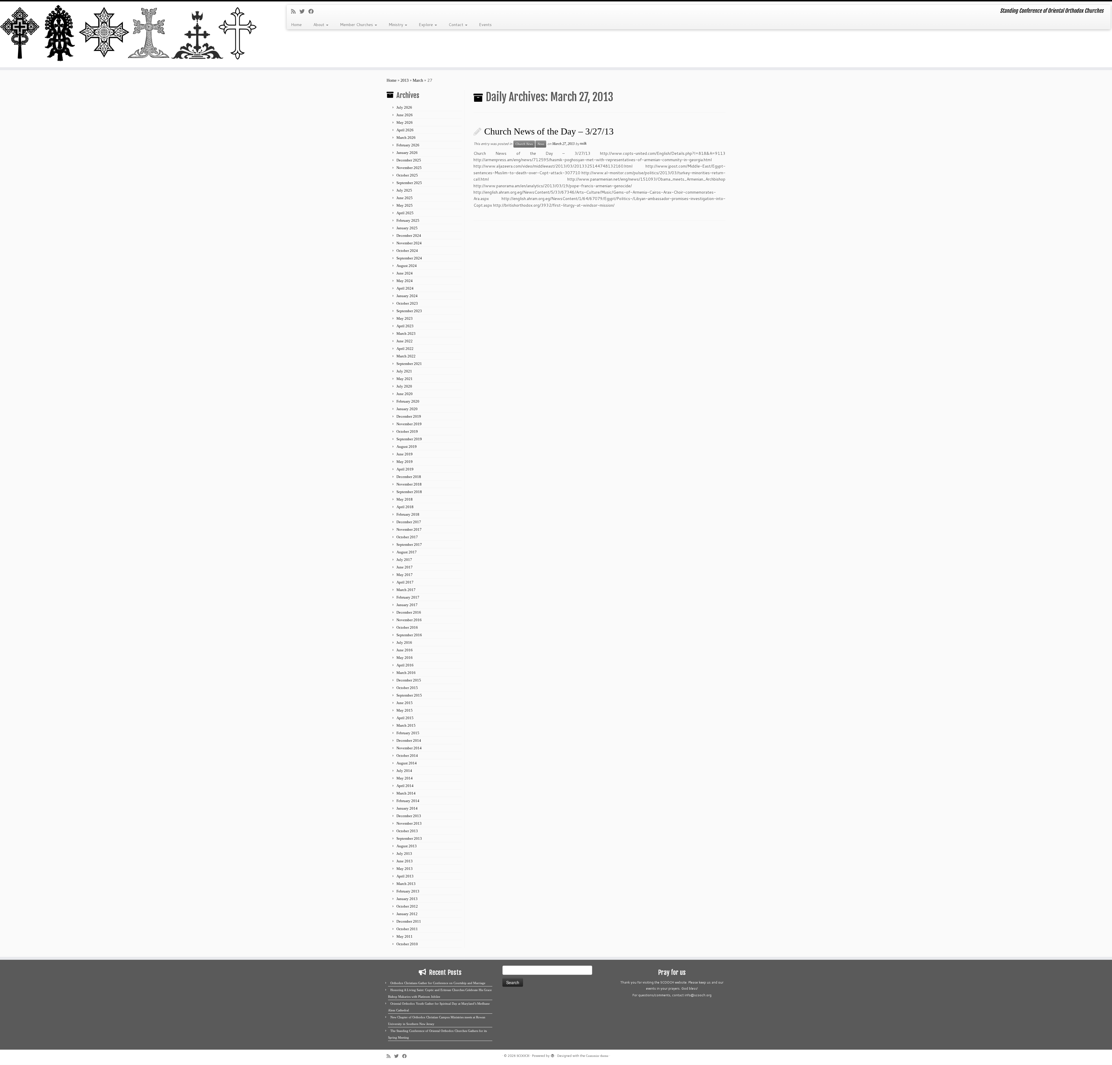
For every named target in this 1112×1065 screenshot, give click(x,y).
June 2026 (404, 115)
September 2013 (409, 838)
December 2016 (408, 612)
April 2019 (405, 469)
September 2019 (409, 439)
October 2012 (407, 906)
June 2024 (404, 273)
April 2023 (405, 326)
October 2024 (407, 250)
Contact (456, 25)
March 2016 (406, 672)
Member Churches (357, 25)
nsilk (583, 143)
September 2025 (409, 183)
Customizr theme (597, 1055)
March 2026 (406, 137)
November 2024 (409, 243)
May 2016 (404, 657)
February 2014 (407, 801)
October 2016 (407, 627)
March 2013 (406, 884)
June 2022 (404, 341)
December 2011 (408, 921)
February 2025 (407, 220)
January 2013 (407, 899)
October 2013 (407, 831)
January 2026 (407, 152)
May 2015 (404, 710)
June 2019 (404, 454)
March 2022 (406, 356)
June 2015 (404, 703)
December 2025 (408, 160)
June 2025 (404, 198)
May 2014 (404, 778)
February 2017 (407, 597)
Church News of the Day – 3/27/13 (549, 131)
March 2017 (406, 590)
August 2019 (406, 446)
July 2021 (404, 371)
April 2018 (405, 507)
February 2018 (407, 514)
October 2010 (407, 944)
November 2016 (409, 620)
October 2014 (407, 755)
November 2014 (409, 748)
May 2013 (404, 868)
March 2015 (406, 725)
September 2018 (409, 492)
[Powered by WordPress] (552, 1055)
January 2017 (407, 605)
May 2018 (404, 499)
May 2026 (404, 122)
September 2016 (409, 635)
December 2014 (408, 740)
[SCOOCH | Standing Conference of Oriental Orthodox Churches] (128, 34)
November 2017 (409, 529)
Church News (524, 144)
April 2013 (405, 876)
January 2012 (407, 914)
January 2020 (407, 409)
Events (485, 25)
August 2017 (406, 552)
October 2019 (407, 431)
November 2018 (409, 484)
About (319, 25)
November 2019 (409, 424)
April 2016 (405, 665)
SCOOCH (523, 1055)
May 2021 (404, 379)
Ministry (396, 25)
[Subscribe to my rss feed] (295, 11)
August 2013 (406, 846)
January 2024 (407, 296)
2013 (404, 80)
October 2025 (407, 175)
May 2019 (404, 461)
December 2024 (408, 235)
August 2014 (406, 763)
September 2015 (409, 695)
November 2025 (409, 168)
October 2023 (407, 303)
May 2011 (404, 936)
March (418, 80)
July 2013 (404, 853)
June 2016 (404, 650)
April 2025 (405, 213)
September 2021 (409, 363)
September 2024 (409, 258)
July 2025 (404, 190)
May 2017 (404, 575)
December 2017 (408, 522)
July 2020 (404, 386)
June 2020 (404, 394)
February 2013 (407, 891)
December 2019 (408, 416)
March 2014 (406, 793)
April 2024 (405, 288)
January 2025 (407, 228)
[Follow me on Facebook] (312, 11)
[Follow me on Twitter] (303, 11)
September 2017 (409, 544)
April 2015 (405, 718)
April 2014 (405, 786)
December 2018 (408, 477)
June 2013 (404, 861)
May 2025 (404, 205)
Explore (426, 25)
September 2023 (409, 311)
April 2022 (405, 348)
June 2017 (404, 567)
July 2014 (404, 770)
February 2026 (407, 145)
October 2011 (407, 929)
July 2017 (404, 559)
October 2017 (407, 537)
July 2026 (404, 107)
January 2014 (407, 808)
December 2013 (408, 816)
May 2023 (404, 318)
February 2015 (407, 733)
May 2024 (404, 281)
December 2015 (408, 680)
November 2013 (409, 823)
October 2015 (407, 688)
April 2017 (405, 582)
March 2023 (406, 333)
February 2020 (407, 401)
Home (296, 25)
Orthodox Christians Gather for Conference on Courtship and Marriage (437, 983)
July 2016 (404, 642)
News (540, 144)
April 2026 (405, 130)
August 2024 (406, 265)
